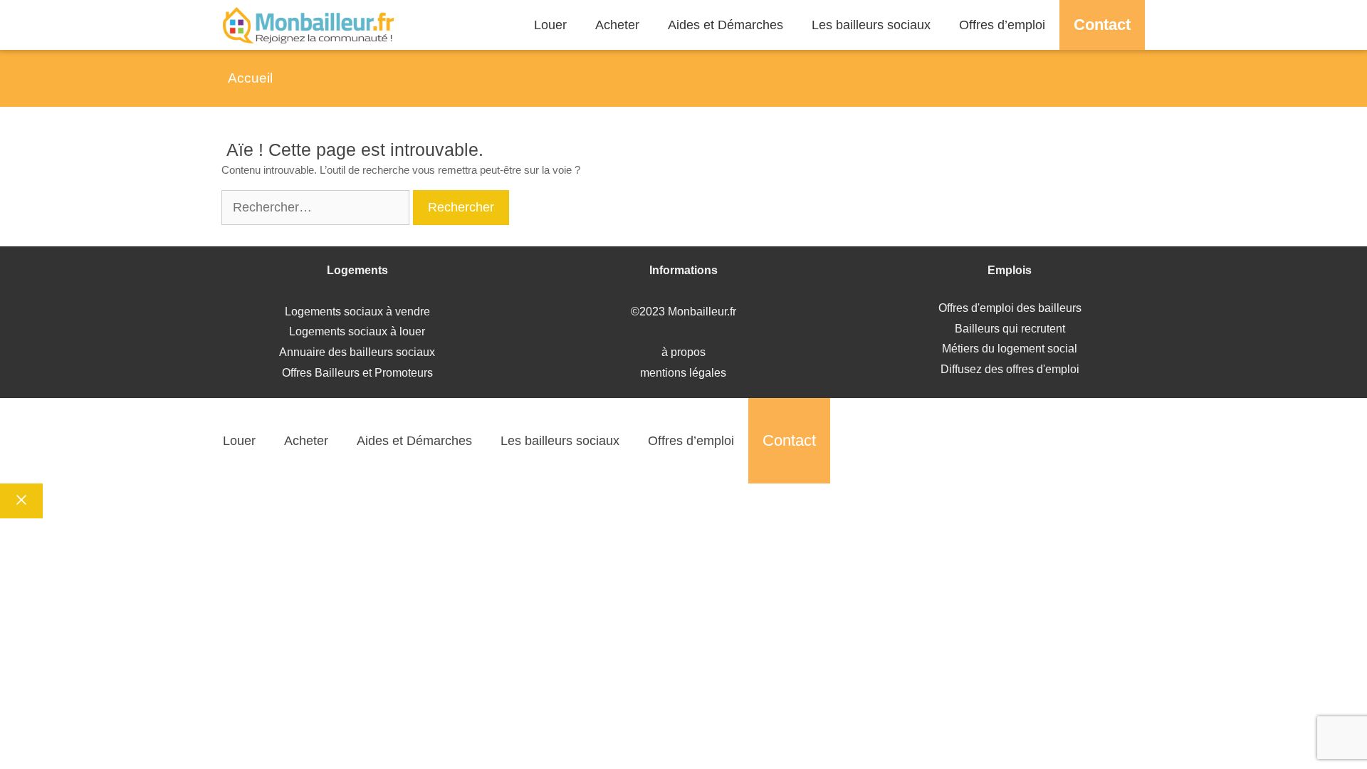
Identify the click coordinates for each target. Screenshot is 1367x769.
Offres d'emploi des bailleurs (1009, 308)
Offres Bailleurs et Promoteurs (357, 373)
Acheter (617, 25)
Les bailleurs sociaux (871, 25)
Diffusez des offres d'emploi (1010, 369)
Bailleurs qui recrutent (1010, 329)
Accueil (250, 77)
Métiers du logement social (1009, 348)
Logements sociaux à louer (357, 331)
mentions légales (683, 373)
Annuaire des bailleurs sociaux (357, 352)
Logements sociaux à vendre (357, 311)
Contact (1102, 24)
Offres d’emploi (1002, 25)
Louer (550, 25)
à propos (683, 352)
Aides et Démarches (725, 25)
